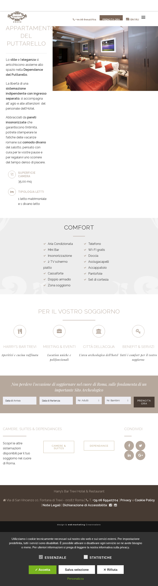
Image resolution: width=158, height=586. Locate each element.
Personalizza (75, 578)
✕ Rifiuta (110, 569)
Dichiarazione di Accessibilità (85, 505)
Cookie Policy (145, 500)
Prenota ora (111, 19)
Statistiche (101, 557)
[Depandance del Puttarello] (129, 446)
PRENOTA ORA (144, 402)
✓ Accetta (42, 569)
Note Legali (52, 505)
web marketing (76, 525)
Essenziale (55, 557)
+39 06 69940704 (85, 19)
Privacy (125, 500)
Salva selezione (77, 569)
